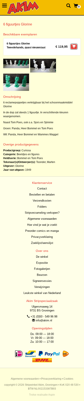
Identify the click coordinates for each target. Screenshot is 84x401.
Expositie (42, 262)
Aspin (51, 394)
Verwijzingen (42, 287)
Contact (42, 188)
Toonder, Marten (45, 162)
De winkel (42, 256)
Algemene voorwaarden (42, 218)
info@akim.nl (44, 320)
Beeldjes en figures (28, 154)
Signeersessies (42, 281)
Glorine (19, 165)
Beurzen (42, 274)
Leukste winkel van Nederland (42, 293)
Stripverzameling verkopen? (42, 212)
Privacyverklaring (42, 236)
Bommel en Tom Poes (30, 158)
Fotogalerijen (42, 268)
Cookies (68, 378)
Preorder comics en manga (42, 230)
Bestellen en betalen (42, 194)
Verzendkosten (42, 200)
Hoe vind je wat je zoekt (42, 224)
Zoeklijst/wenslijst (42, 243)
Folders (42, 206)
